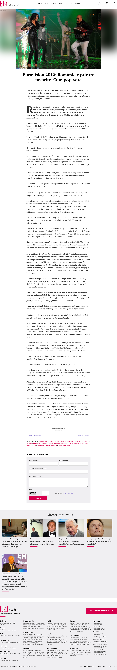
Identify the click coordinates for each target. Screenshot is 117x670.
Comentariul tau (35, 476)
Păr (24, 650)
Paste (77, 623)
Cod (30, 490)
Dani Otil (30, 639)
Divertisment (28, 632)
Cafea (76, 625)
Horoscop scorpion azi (100, 643)
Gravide (72, 644)
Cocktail (78, 626)
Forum (78, 3)
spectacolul (61, 445)
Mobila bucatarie (75, 637)
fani (55, 443)
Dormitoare (73, 641)
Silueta (58, 655)
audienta (68, 443)
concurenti (86, 441)
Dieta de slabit (62, 654)
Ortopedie (63, 643)
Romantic (32, 623)
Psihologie (64, 636)
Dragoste (26, 623)
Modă (49, 621)
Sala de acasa (58, 657)
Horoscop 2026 (97, 623)
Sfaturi (2, 633)
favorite (67, 445)
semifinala (40, 445)
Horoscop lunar (97, 633)
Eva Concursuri (5, 651)
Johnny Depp (38, 636)
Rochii (28, 650)
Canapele (84, 639)
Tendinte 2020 (51, 630)
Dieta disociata (51, 655)
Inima (58, 636)
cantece (51, 443)
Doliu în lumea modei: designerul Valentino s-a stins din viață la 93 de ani (42, 541)
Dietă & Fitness (52, 648)
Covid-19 (84, 654)
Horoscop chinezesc (99, 630)
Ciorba (82, 623)
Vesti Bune (78, 654)
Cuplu (29, 625)
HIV (58, 643)
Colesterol (50, 639)
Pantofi (65, 625)
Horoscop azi (97, 626)
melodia (45, 445)
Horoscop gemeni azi (99, 636)
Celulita (35, 654)
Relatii (25, 625)
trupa (60, 441)
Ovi (31, 445)
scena (30, 443)
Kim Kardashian (28, 636)
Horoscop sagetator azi (100, 644)
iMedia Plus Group (17, 666)
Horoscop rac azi (98, 634)
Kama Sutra (27, 626)
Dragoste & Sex (28, 621)
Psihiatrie (49, 644)
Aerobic (59, 652)
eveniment (45, 443)
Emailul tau (63, 460)
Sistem (47, 441)
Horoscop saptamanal (99, 654)
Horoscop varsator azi (99, 646)
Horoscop (63, 3)
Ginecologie (50, 637)
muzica (51, 441)
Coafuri (25, 652)
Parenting (73, 643)
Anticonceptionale (58, 639)
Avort (48, 643)
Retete (53, 3)
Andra (40, 639)
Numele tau (33, 460)
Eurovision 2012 (52, 445)
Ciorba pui (84, 630)
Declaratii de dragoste (37, 628)
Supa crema (84, 626)
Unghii (32, 650)
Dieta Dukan (59, 650)
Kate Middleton (38, 634)
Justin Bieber (38, 641)
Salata (72, 625)
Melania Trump (28, 643)
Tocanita (72, 626)
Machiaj (30, 652)
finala (68, 441)
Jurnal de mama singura (83, 643)
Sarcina (49, 636)
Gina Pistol (30, 641)
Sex (44, 625)
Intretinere (53, 652)
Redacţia (109, 666)
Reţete (72, 621)
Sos (89, 623)
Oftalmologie (63, 641)
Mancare (72, 623)
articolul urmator (83, 436)
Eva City (3, 658)
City (71, 3)
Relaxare (66, 650)
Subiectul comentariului (38, 468)
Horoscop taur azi (98, 639)
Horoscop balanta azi (99, 651)
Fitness (52, 650)
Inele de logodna (62, 626)
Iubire (34, 625)
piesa (64, 441)
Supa (79, 625)
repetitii (82, 443)
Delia (25, 641)
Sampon (25, 654)
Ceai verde (53, 643)
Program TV (36, 643)
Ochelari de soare (58, 628)
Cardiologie (55, 641)
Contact (115, 666)
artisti (78, 441)
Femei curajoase (80, 644)
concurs (56, 441)
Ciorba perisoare (75, 630)
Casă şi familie (75, 636)
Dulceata (84, 625)
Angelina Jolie (34, 638)
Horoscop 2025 (97, 625)
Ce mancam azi (78, 631)
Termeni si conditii (100, 666)
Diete (48, 650)
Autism (88, 644)
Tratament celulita (32, 655)
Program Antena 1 (38, 644)
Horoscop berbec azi (99, 653)
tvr (82, 441)
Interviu (78, 650)
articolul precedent (34, 436)
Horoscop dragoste (99, 628)
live (28, 443)
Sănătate (50, 634)
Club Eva (3, 621)
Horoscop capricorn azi (100, 641)
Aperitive (72, 628)
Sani (35, 652)
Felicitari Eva (4, 640)
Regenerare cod (68, 493)
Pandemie (73, 655)
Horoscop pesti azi (98, 648)
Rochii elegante (51, 626)
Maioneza (83, 628)
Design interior (81, 641)
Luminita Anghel (61, 443)
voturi (34, 445)
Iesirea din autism (78, 652)
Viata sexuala (40, 623)
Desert (78, 628)
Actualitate (74, 648)
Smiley (36, 639)
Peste (85, 623)
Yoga (48, 652)
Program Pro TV (28, 644)
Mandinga (41, 441)
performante (75, 443)
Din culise (73, 650)
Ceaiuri (54, 636)
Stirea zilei (85, 650)
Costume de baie (57, 625)
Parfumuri (38, 650)
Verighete (49, 628)
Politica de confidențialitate (87, 666)
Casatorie (39, 625)
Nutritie (55, 654)
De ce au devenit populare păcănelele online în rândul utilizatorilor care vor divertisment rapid (14, 543)
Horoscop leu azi (98, 649)
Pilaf (88, 628)
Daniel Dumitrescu (59, 428)
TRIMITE (38, 498)
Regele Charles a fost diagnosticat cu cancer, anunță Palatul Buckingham (71, 541)
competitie (73, 441)
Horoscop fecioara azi (99, 638)
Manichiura (40, 652)
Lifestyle (44, 3)
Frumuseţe (27, 649)
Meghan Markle (28, 634)
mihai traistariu (37, 443)
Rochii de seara (55, 623)
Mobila (78, 639)
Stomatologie (58, 637)
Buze (30, 654)
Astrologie (96, 631)
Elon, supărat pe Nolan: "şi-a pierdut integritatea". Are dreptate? (99, 541)
